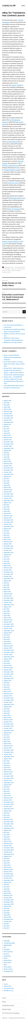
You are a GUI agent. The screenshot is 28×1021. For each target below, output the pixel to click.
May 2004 (7, 765)
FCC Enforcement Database (10, 1013)
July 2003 (6, 787)
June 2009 (7, 637)
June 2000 (7, 861)
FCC (5, 947)
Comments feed (9, 988)
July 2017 (6, 426)
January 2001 (8, 845)
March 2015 (7, 487)
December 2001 (8, 821)
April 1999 (7, 891)
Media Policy (8, 960)
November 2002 (9, 804)
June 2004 (7, 763)
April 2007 (7, 689)
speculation (18, 270)
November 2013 (8, 522)
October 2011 (7, 576)
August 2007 (8, 680)
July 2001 (6, 832)
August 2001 (7, 830)
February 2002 (8, 819)
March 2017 (7, 435)
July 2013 (6, 531)
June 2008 (7, 663)
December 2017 (8, 416)
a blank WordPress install (12, 170)
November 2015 (8, 470)
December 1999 (8, 874)
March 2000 (7, 867)
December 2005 (8, 724)
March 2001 (7, 841)
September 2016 (8, 448)
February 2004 (8, 772)
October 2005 (8, 728)
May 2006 (7, 713)
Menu (23, 5)
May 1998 (6, 913)
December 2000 (9, 848)
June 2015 (6, 481)
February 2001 (8, 843)
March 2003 (7, 795)
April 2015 (7, 485)
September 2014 (8, 500)
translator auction (6, 272)
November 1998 (8, 902)
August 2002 (8, 811)
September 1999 (9, 880)
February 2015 (8, 489)
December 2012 (8, 546)
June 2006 (7, 711)
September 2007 (9, 678)
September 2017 (8, 422)
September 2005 (9, 730)
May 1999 (6, 889)
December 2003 (8, 776)
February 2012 (8, 567)
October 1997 (8, 921)
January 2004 (8, 774)
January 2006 (8, 722)
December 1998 (8, 900)
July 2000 (7, 858)
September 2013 (8, 526)
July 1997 (6, 923)
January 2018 (8, 413)
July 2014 (6, 505)
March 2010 (7, 617)
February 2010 (8, 620)
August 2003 (7, 785)
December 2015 (8, 468)
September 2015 (8, 474)
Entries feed (7, 986)
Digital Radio (8, 945)
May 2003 (7, 791)
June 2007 (7, 685)
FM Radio (7, 949)
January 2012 (8, 570)
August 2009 (8, 633)
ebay (13, 268)
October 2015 (8, 472)
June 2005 (7, 737)
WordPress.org (8, 990)
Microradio (7, 962)
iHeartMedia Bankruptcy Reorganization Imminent (12, 357)
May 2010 (6, 613)
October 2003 (8, 780)
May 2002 (7, 817)
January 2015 (8, 492)
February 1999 (8, 895)
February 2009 (8, 646)
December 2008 (9, 650)
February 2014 (8, 515)
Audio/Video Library (8, 1005)
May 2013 (6, 535)
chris (5, 385)
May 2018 (6, 405)
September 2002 (9, 808)
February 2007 (8, 693)
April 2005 (7, 741)
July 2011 (6, 583)
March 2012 (7, 565)
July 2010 (6, 609)
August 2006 (8, 706)
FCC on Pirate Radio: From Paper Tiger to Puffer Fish (14, 364)
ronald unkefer (10, 270)
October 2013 (8, 524)
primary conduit (16, 85)
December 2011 (8, 572)
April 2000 (7, 865)
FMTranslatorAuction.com (16, 198)
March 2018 (7, 409)
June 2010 (7, 611)
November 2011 (8, 574)
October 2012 (8, 550)
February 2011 (8, 594)
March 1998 (7, 917)
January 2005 (8, 748)
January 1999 (8, 897)
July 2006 (7, 709)
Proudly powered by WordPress (17, 1018)
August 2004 (8, 759)
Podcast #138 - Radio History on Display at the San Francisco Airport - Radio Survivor (14, 370)
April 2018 (7, 407)
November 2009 (9, 626)
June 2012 (6, 559)
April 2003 (7, 793)
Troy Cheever (8, 362)
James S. (6, 355)
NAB (5, 964)
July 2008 (7, 661)
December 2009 (9, 624)
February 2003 (8, 798)
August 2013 (7, 528)
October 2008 (8, 654)
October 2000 (8, 852)
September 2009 (9, 630)
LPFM (5, 958)
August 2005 (8, 732)
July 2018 (6, 403)
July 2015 (6, 478)
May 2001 (7, 837)
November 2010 (8, 600)
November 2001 (8, 824)
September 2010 (9, 604)
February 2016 (8, 463)
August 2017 (7, 424)
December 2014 (8, 494)
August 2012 (7, 554)
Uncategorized (8, 971)
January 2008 (8, 670)
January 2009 (8, 648)
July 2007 (6, 683)
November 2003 (8, 778)
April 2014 (7, 511)
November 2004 (9, 752)
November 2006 (9, 700)
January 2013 (8, 544)
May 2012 (6, 561)
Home (4, 998)
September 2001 (9, 828)
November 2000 (9, 850)
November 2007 (9, 674)
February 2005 (8, 745)
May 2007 (7, 687)
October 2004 (8, 754)
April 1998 (7, 915)
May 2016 (6, 457)
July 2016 (6, 452)
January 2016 (8, 465)
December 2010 (8, 598)
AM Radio (7, 941)
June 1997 (6, 926)
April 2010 (7, 615)
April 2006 (7, 715)
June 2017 (6, 429)
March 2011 (7, 591)
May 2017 (6, 431)
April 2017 (7, 433)
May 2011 (6, 587)
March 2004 (7, 769)
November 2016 (8, 444)
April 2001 (7, 839)
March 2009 (7, 643)
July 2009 (7, 635)
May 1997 (6, 928)
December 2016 (8, 442)
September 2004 (9, 756)
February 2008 (8, 667)
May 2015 (6, 483)
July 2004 (7, 761)
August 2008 (8, 659)
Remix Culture (8, 969)
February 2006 (8, 719)
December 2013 (8, 520)
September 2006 (9, 704)
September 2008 (9, 656)
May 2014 (6, 509)
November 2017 (8, 418)
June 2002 (7, 815)
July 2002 (6, 813)
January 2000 (8, 871)
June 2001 (7, 834)
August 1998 (7, 906)
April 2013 (7, 537)
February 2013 (8, 541)
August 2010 (7, 607)
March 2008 (7, 665)
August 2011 (7, 581)
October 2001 (8, 826)
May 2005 (7, 739)
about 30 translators (14, 209)
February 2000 (8, 869)
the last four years (12, 183)
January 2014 (8, 518)
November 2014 (8, 496)
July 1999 (6, 884)
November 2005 (9, 726)
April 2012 (7, 563)
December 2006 (9, 698)
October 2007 (8, 676)
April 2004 (7, 767)
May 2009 (7, 639)
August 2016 (7, 450)
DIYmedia (4, 1018)
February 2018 (8, 411)
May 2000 (7, 863)
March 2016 (7, 461)
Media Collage (6, 1009)
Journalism (7, 956)
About (4, 1001)
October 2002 (8, 806)
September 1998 (9, 904)
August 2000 (8, 856)
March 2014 (7, 513)
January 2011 (7, 596)
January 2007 (8, 696)
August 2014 (7, 502)
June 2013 (6, 533)
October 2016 (8, 446)
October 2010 (8, 602)
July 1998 (6, 908)
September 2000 (9, 854)
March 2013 (7, 539)
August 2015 (7, 476)
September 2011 (8, 578)
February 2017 (8, 437)
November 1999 (8, 876)
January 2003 (8, 800)
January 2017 (8, 439)
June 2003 (7, 789)
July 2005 (6, 735)
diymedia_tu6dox (9, 267)
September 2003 (9, 782)
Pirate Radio (7, 967)
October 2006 (8, 702)
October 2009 (8, 628)
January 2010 (8, 622)
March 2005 (7, 743)
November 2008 (9, 652)
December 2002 (8, 802)
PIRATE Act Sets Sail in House (13, 342)
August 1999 (7, 882)
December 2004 (9, 750)
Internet (6, 954)
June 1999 (7, 887)
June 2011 (6, 585)
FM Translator (7, 268)
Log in (6, 984)
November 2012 (8, 548)
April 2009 (7, 641)
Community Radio (9, 943)
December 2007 (8, 672)
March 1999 (7, 893)
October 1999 (8, 878)
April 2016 (7, 459)
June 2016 (6, 455)
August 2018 (7, 400)
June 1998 (7, 910)
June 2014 (6, 507)
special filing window (13, 141)
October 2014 (8, 498)
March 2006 (7, 717)
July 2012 (6, 557)
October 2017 (8, 420)
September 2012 (8, 552)
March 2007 (7, 691)
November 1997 (8, 919)
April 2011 (7, 589)
